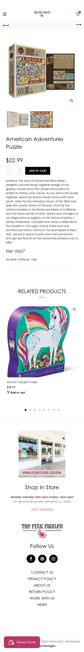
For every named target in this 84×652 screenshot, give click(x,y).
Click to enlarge (71, 100)
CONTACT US (42, 572)
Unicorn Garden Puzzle (22, 381)
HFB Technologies (44, 645)
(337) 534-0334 (42, 510)
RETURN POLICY (42, 592)
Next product (78, 25)
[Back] (6, 25)
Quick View (74, 309)
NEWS (42, 605)
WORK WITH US (42, 598)
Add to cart (37, 170)
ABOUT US (42, 585)
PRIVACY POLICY (42, 579)
